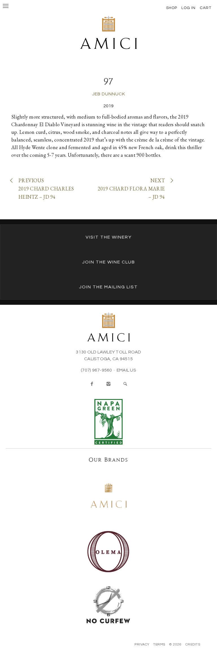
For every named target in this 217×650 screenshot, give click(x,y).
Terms (159, 644)
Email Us (126, 370)
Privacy (141, 644)
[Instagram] (108, 384)
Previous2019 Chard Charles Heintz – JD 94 (46, 188)
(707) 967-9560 (96, 370)
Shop (171, 8)
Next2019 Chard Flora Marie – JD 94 (131, 188)
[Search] (125, 384)
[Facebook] (92, 384)
